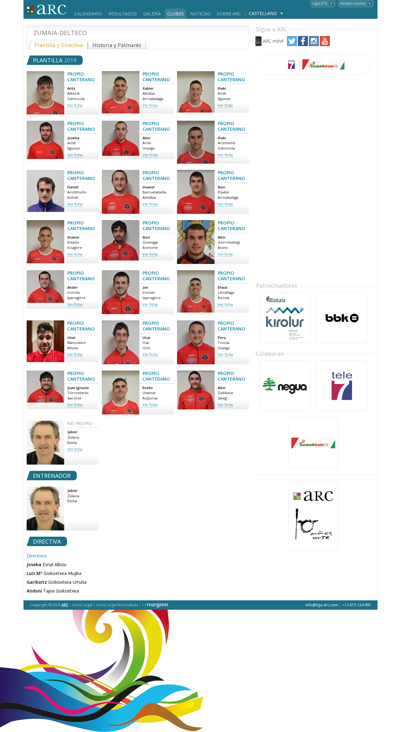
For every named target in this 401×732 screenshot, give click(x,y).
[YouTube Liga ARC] (325, 44)
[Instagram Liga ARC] (314, 44)
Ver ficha (74, 105)
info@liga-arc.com (321, 605)
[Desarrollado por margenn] (155, 605)
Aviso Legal (82, 605)
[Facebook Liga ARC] (303, 44)
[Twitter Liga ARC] (292, 44)
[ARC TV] (313, 64)
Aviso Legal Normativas (117, 605)
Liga (46, 9)
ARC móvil (273, 41)
